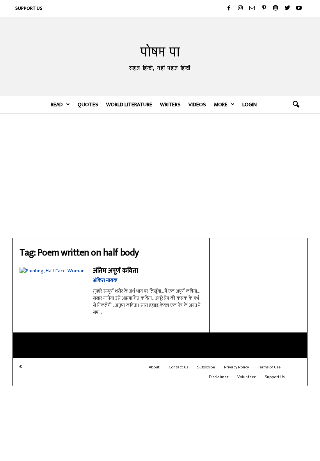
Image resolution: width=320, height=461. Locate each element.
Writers (170, 104)
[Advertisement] (160, 175)
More (221, 104)
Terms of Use (269, 367)
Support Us (29, 8)
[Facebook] (228, 8)
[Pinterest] (263, 8)
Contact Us (178, 367)
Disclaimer (218, 377)
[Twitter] (287, 8)
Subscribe (206, 367)
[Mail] (252, 8)
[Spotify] (275, 8)
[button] (295, 104)
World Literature (129, 104)
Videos (197, 104)
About (154, 367)
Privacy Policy (236, 367)
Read (57, 104)
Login (249, 104)
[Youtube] (299, 8)
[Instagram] (240, 8)
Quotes (88, 104)
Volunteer (246, 377)
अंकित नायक (105, 280)
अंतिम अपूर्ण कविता (115, 270)
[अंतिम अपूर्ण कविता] (52, 289)
